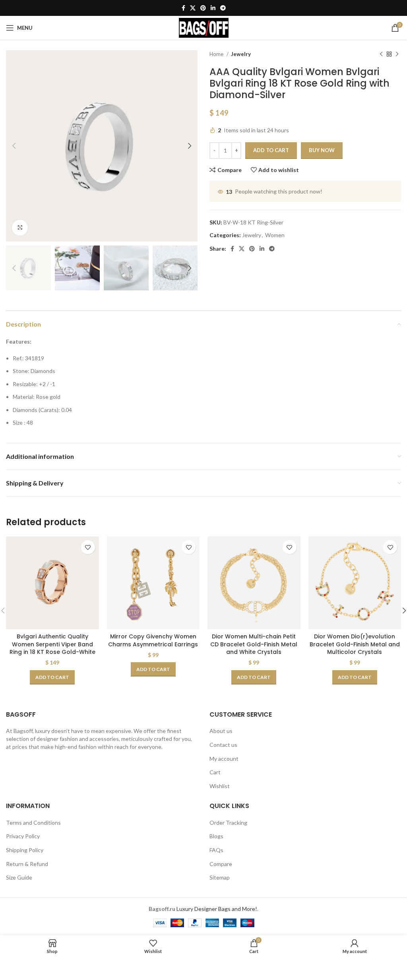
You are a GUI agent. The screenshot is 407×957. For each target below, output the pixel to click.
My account (223, 758)
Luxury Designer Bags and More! (216, 908)
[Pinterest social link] (203, 8)
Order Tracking (228, 822)
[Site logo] (204, 27)
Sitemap (219, 877)
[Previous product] (381, 54)
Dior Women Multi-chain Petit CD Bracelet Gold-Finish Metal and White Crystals (253, 644)
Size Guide (19, 877)
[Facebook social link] (183, 8)
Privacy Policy (23, 836)
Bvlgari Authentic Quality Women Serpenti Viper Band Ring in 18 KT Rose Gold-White (52, 644)
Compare (220, 863)
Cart (215, 772)
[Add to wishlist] (88, 547)
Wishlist (219, 786)
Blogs (216, 836)
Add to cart (271, 150)
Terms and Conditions (33, 822)
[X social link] (193, 8)
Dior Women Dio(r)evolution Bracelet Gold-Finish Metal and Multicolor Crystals (355, 644)
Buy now (322, 150)
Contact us (223, 744)
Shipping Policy (24, 850)
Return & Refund (27, 863)
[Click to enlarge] (20, 228)
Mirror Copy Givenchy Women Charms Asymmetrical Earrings (153, 640)
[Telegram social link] (223, 8)
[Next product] (397, 54)
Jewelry (241, 54)
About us (221, 730)
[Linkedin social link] (213, 8)
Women (275, 235)
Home (217, 54)
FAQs (216, 850)
